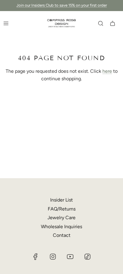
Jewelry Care (61, 217)
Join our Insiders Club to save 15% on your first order (61, 5)
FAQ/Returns (62, 209)
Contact (61, 235)
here (107, 71)
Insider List (61, 200)
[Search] (101, 23)
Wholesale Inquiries (61, 226)
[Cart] (113, 23)
